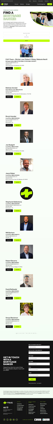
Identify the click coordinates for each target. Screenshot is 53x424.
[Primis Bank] (8, 402)
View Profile (9, 68)
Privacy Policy (31, 407)
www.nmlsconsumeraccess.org (20, 393)
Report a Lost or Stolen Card (32, 413)
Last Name (31, 361)
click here (12, 26)
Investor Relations (44, 413)
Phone (30, 372)
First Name (31, 355)
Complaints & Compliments (19, 409)
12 (33, 333)
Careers (41, 407)
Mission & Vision (43, 403)
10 (29, 333)
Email (30, 367)
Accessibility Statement (31, 410)
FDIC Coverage (20, 407)
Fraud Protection (32, 406)
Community (42, 405)
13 (35, 333)
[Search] (50, 1)
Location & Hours (20, 405)
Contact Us (19, 403)
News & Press (43, 410)
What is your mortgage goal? (35, 344)
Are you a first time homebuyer (35, 350)
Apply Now (17, 68)
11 (31, 333)
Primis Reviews (43, 411)
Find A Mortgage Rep (41, 4)
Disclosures (31, 404)
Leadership (42, 408)
